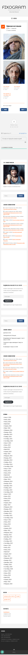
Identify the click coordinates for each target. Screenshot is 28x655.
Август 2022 (7, 520)
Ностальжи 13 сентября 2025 (7, 94)
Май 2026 (7, 424)
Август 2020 (7, 571)
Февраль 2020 (8, 584)
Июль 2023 (7, 496)
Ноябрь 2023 (8, 488)
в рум (18, 596)
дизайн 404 (7, 599)
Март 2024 (7, 479)
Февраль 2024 (8, 481)
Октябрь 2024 (8, 464)
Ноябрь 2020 (8, 564)
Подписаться (8, 301)
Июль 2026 (7, 419)
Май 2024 (7, 475)
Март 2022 (7, 530)
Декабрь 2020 (8, 562)
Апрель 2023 (7, 503)
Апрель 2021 (7, 554)
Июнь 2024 (7, 473)
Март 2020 (7, 581)
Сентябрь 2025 (8, 441)
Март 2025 (7, 453)
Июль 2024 (7, 471)
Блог (10, 105)
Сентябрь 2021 (8, 543)
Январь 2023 (8, 509)
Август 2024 (7, 468)
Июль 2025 (7, 445)
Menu (15, 18)
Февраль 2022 (8, 532)
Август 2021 (7, 545)
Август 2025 (7, 443)
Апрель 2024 (7, 477)
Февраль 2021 (8, 558)
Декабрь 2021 (8, 537)
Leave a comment (12, 30)
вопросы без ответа (9, 596)
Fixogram (14, 7)
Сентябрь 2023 (8, 492)
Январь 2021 (8, 560)
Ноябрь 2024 (8, 462)
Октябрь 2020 (8, 567)
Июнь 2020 (7, 575)
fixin (9, 28)
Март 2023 (7, 505)
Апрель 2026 (7, 426)
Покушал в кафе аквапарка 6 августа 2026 (13, 230)
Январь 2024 (8, 483)
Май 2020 (7, 577)
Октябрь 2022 (8, 515)
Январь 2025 (8, 458)
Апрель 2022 (7, 528)
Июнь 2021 (7, 549)
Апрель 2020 (7, 579)
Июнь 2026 (7, 421)
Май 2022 (7, 526)
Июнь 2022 (7, 524)
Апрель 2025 (7, 451)
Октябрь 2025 (8, 439)
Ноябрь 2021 (8, 539)
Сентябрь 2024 (8, 466)
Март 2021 (7, 556)
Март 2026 (7, 428)
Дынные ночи (7, 332)
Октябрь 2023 (8, 490)
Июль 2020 (7, 573)
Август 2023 (7, 494)
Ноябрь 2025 (8, 436)
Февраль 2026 (8, 430)
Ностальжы (6, 86)
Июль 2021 (7, 547)
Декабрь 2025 (8, 434)
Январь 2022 (8, 535)
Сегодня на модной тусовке (10, 209)
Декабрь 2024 (8, 460)
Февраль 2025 (8, 456)
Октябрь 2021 (8, 541)
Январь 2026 (8, 432)
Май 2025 (7, 449)
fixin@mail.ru (6, 612)
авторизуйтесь (23, 133)
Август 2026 (7, 417)
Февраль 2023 (8, 507)
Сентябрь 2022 (8, 517)
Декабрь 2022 (8, 511)
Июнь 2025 (7, 447)
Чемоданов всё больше (9, 335)
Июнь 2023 (7, 498)
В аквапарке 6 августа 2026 (10, 346)
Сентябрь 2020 (8, 569)
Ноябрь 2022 (8, 513)
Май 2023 (7, 500)
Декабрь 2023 (8, 485)
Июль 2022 (7, 522)
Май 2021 (7, 552)
